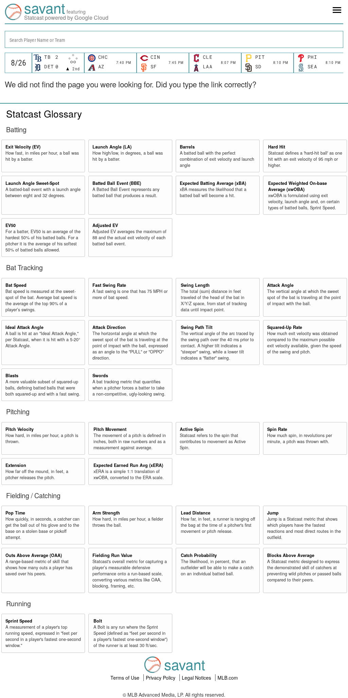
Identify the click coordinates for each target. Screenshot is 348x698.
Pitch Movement (109, 429)
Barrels (187, 147)
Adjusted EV (105, 225)
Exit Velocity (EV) (22, 147)
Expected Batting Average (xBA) (213, 183)
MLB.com (228, 677)
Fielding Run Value (112, 555)
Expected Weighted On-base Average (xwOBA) (297, 186)
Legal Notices (197, 677)
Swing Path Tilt (196, 327)
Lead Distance (195, 513)
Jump (273, 513)
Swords (100, 375)
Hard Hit (276, 147)
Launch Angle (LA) (112, 147)
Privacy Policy (161, 677)
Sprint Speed (18, 621)
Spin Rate (277, 429)
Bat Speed (16, 285)
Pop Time (15, 513)
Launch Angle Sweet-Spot (32, 183)
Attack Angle (280, 285)
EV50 (10, 225)
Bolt (97, 621)
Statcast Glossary (44, 113)
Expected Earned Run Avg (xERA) (128, 465)
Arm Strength (106, 513)
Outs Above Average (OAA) (33, 555)
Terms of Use (125, 677)
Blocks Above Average (290, 555)
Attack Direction (109, 327)
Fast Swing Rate (109, 285)
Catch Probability (199, 555)
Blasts (11, 375)
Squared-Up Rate (284, 327)
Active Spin (192, 429)
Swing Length (195, 285)
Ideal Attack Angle (24, 327)
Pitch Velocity (19, 429)
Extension (15, 465)
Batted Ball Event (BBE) (116, 183)
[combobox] (174, 39)
